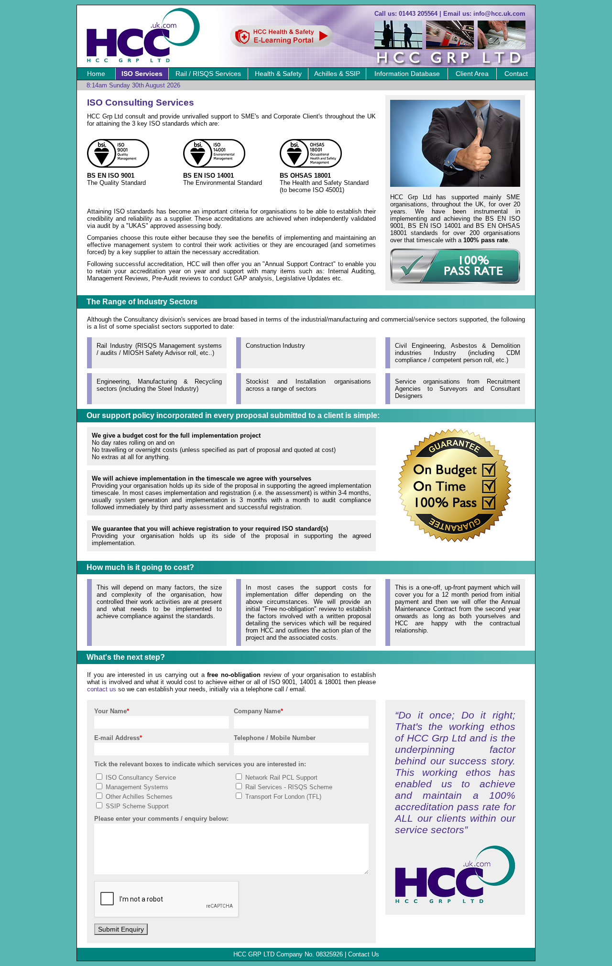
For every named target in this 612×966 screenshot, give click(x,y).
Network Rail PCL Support (280, 777)
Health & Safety (278, 73)
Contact (516, 73)
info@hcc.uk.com (499, 13)
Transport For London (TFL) (282, 796)
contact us (101, 689)
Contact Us (363, 954)
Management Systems (136, 787)
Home (96, 73)
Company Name (258, 711)
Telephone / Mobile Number (275, 737)
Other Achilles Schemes (138, 796)
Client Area (472, 73)
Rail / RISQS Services (208, 73)
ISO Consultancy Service (140, 777)
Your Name (111, 711)
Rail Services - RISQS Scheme (287, 787)
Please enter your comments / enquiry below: (161, 818)
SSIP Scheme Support (136, 806)
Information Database (407, 73)
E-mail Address (118, 737)
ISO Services (142, 73)
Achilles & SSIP (337, 73)
